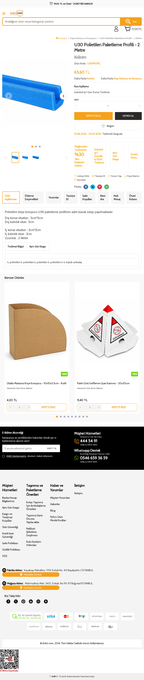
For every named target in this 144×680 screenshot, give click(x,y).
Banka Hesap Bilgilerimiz (9, 499)
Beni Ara (102, 197)
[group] (36, 92)
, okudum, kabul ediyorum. (30, 456)
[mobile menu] (3, 13)
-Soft (52, 676)
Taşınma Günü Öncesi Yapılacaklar (34, 519)
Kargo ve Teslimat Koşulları (7, 517)
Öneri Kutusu (133, 197)
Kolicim (80, 57)
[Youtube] (30, 601)
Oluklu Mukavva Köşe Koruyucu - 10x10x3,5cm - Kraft (36, 383)
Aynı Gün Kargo (10, 507)
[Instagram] (38, 601)
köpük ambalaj (74, 262)
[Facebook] (8, 601)
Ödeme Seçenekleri (31, 197)
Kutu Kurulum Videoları (33, 543)
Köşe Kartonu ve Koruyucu (83, 38)
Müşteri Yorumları (60, 497)
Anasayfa (62, 38)
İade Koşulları (87, 197)
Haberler (55, 504)
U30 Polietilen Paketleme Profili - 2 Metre (121, 38)
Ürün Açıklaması (11, 197)
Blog (52, 510)
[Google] (46, 601)
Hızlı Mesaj (117, 197)
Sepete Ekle (93, 115)
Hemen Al (128, 115)
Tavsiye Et (99, 176)
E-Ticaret (61, 676)
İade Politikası (10, 543)
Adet (76, 100)
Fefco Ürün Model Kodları (58, 518)
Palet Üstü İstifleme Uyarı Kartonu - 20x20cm (103, 383)
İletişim (78, 493)
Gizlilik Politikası (11, 549)
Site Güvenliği (10, 527)
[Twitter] (16, 601)
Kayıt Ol (52, 448)
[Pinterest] (23, 601)
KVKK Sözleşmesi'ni (16, 456)
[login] (116, 29)
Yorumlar (54, 197)
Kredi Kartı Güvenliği (8, 535)
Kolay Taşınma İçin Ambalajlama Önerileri (36, 506)
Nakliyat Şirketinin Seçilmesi (32, 532)
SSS (4, 556)
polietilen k (16, 262)
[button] (32, 147)
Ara (134, 21)
